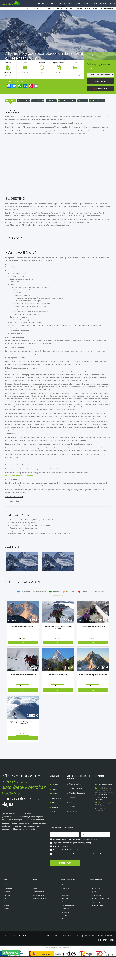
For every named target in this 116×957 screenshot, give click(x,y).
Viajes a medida (96, 885)
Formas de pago (96, 895)
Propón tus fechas (100, 81)
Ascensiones (7, 888)
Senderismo (65, 909)
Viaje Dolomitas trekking (77, 793)
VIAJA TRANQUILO (42, 3)
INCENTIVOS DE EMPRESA (103, 8)
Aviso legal (89, 936)
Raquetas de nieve (10, 902)
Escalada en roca (38, 892)
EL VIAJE (12, 101)
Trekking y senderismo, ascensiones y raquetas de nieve (75, 839)
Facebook (55, 785)
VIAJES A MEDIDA (83, 8)
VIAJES (36, 8)
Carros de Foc (74, 811)
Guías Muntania (67, 898)
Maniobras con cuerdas (40, 898)
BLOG (59, 3)
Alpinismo (7, 72)
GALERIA (77, 3)
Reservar (12, 952)
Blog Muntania (57, 798)
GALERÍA (84, 101)
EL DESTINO (25, 101)
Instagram (55, 807)
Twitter (55, 789)
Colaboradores (50, 936)
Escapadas (65, 888)
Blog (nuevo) (56, 803)
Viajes (64, 919)
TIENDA (94, 3)
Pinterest (55, 812)
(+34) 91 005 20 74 (101, 795)
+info (23, 642)
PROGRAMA (39, 101)
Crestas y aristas (38, 895)
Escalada (72, 797)
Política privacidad (106, 936)
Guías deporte (66, 895)
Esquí (5, 898)
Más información (92, 69)
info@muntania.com (105, 785)
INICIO (53, 3)
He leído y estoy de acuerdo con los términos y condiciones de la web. (80, 854)
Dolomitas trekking (75, 788)
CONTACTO (103, 3)
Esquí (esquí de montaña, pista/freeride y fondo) (72, 843)
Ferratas (6, 905)
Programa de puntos (97, 902)
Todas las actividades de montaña (66, 850)
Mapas (64, 902)
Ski (70, 802)
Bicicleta (72, 807)
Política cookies (107, 940)
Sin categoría (66, 912)
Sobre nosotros (95, 888)
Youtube (55, 794)
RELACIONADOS (99, 101)
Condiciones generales (71, 936)
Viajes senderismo (75, 784)
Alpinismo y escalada (61, 846)
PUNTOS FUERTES (68, 101)
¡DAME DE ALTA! (64, 863)
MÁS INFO (52, 101)
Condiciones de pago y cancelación (102, 898)
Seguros (93, 892)
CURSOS (48, 8)
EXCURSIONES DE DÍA (65, 8)
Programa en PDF (102, 88)
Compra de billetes (97, 905)
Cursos (64, 885)
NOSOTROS (68, 3)
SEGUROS (86, 3)
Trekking (6, 885)
